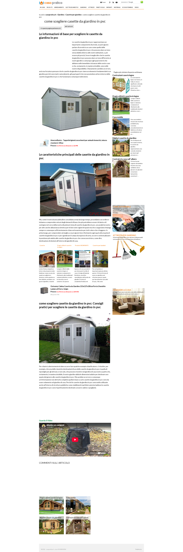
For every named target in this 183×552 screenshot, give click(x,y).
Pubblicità (138, 549)
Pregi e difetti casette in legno (51, 498)
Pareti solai (100, 7)
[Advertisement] (61, 12)
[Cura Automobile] (128, 218)
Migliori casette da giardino (50, 518)
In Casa (42, 7)
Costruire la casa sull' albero (77, 518)
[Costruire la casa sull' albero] (78, 525)
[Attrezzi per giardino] (128, 247)
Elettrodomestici (72, 7)
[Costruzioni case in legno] (121, 85)
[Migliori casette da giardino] (51, 525)
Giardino (83, 7)
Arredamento (59, 7)
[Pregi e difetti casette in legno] (65, 259)
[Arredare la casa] (128, 301)
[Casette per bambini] (100, 259)
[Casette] (47, 259)
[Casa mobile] (78, 505)
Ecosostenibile (127, 7)
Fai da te (49, 7)
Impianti (109, 7)
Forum (104, 2)
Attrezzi (91, 7)
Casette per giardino (73, 15)
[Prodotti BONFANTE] (83, 259)
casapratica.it (50, 15)
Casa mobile (71, 498)
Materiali (117, 7)
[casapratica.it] (50, 3)
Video (137, 7)
